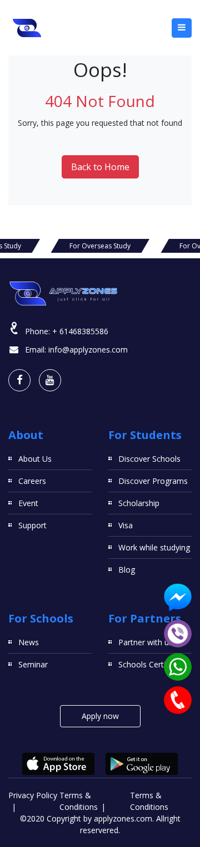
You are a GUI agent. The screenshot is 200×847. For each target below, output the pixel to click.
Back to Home (100, 167)
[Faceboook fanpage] (19, 380)
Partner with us (145, 642)
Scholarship (138, 503)
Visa (125, 525)
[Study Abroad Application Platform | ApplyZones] (27, 27)
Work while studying (154, 547)
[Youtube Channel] (50, 380)
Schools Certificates (153, 664)
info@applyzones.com (88, 349)
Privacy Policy (32, 795)
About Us (35, 458)
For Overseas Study (100, 246)
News (28, 642)
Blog (126, 569)
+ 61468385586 (80, 331)
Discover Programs (153, 481)
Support (32, 525)
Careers (32, 481)
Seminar (33, 664)
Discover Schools (149, 458)
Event (28, 503)
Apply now (100, 716)
